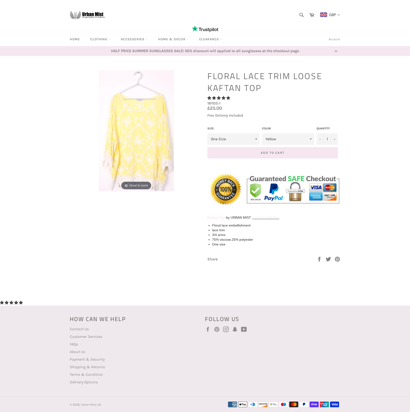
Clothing (99, 39)
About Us (77, 351)
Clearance (209, 39)
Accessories (133, 39)
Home (75, 39)
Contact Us (79, 329)
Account (334, 39)
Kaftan (212, 217)
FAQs (74, 344)
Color (266, 128)
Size (210, 128)
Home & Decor (172, 39)
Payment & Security (87, 359)
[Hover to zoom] (136, 130)
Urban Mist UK (91, 404)
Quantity (323, 128)
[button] (219, 98)
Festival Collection (265, 217)
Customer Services (86, 336)
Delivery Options (84, 382)
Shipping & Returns (87, 367)
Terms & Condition (86, 374)
